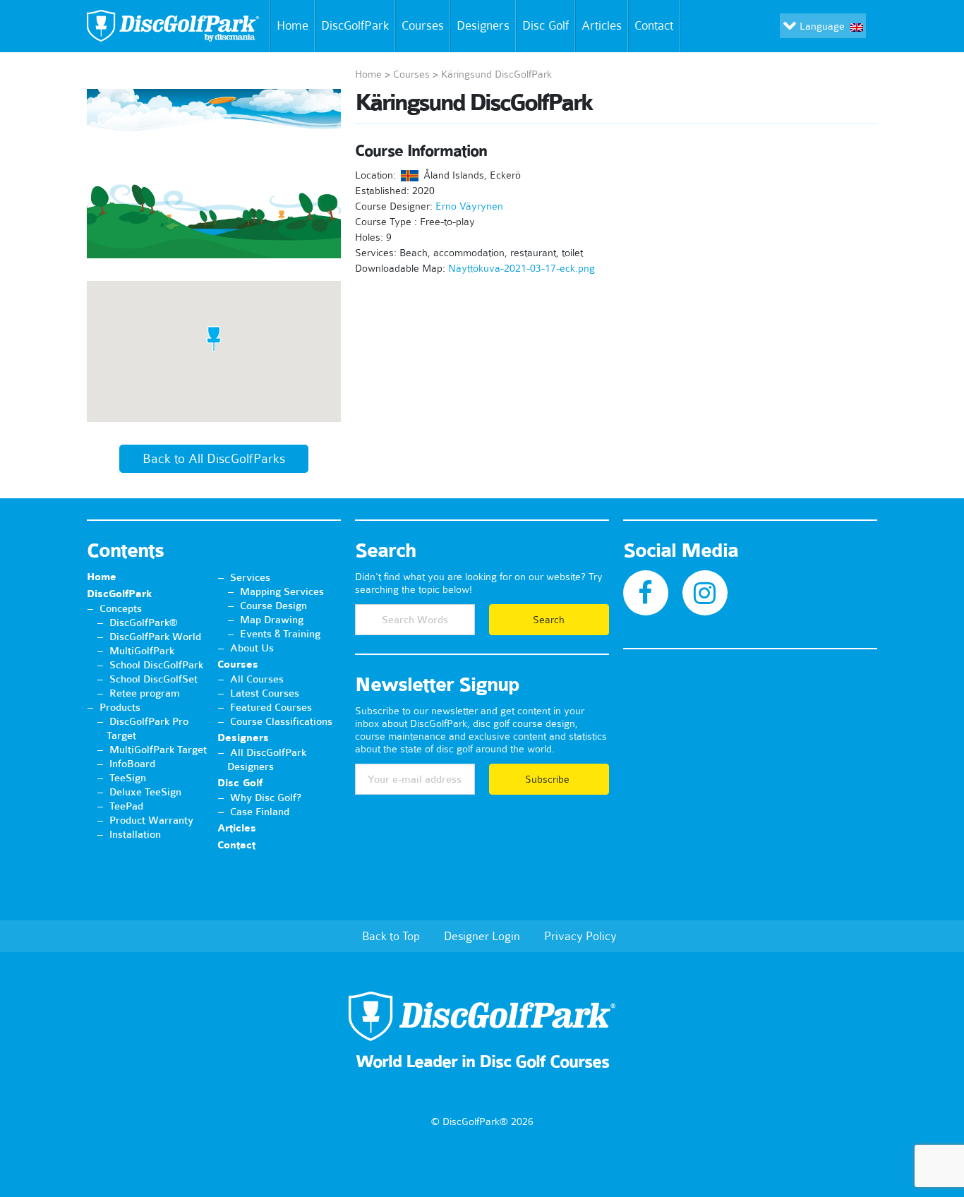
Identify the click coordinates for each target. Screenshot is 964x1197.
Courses (423, 25)
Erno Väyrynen (469, 206)
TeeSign (127, 777)
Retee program (144, 693)
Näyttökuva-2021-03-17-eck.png (521, 268)
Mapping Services (282, 591)
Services (250, 577)
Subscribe (548, 779)
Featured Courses (271, 707)
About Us (252, 648)
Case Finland (259, 811)
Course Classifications (281, 721)
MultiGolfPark (141, 650)
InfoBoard (132, 763)
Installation (135, 834)
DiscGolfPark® (143, 622)
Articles (602, 25)
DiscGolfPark (355, 25)
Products (120, 707)
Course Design (273, 605)
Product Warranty (151, 820)
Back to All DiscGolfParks (214, 459)
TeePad (126, 806)
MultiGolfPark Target (158, 749)
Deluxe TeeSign (145, 792)
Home (292, 25)
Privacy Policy (580, 936)
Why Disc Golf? (265, 797)
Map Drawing (271, 619)
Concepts (121, 608)
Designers (483, 25)
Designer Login (482, 936)
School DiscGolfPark (156, 664)
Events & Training (280, 633)
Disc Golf (545, 25)
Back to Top (391, 936)
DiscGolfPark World (155, 636)
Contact (653, 25)
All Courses (257, 679)
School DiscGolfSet (153, 679)
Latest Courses (264, 693)
